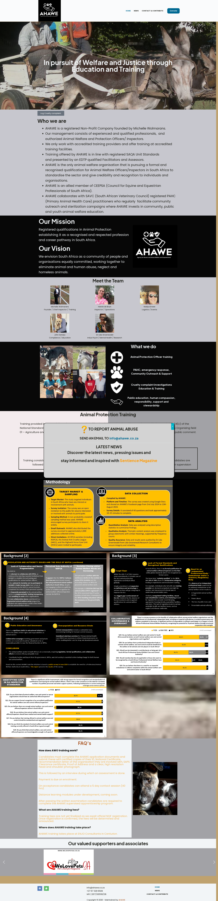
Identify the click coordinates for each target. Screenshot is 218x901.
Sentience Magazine (138, 460)
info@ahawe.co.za (124, 438)
